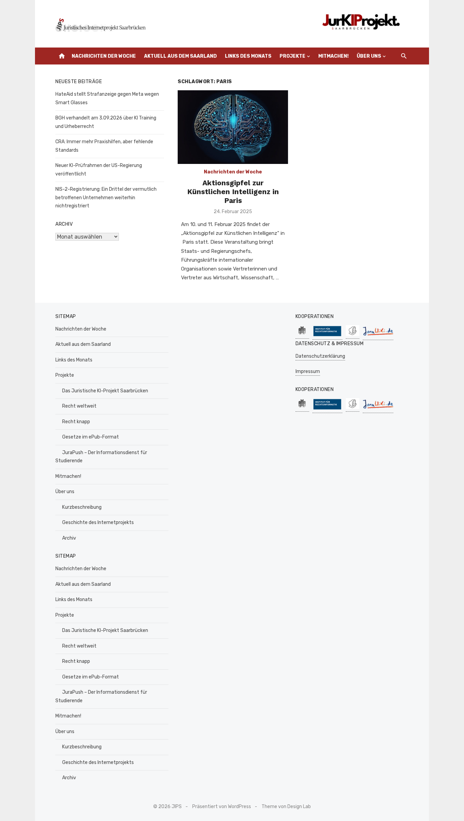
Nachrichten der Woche (104, 56)
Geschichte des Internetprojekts (98, 522)
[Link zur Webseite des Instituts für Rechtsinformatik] (327, 336)
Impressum (308, 371)
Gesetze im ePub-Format (90, 437)
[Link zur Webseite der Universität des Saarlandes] (302, 335)
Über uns (369, 56)
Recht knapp (76, 422)
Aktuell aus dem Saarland (180, 56)
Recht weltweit (79, 406)
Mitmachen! (333, 56)
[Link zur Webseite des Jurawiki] (378, 336)
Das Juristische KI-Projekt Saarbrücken (105, 391)
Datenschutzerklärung (320, 356)
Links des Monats (248, 56)
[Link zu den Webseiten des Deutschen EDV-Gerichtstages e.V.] (352, 335)
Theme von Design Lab (286, 806)
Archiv (69, 538)
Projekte (292, 56)
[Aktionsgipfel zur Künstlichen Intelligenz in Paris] (233, 127)
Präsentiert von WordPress (221, 806)
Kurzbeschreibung (82, 507)
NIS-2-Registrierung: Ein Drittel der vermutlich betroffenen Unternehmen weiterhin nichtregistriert (106, 197)
